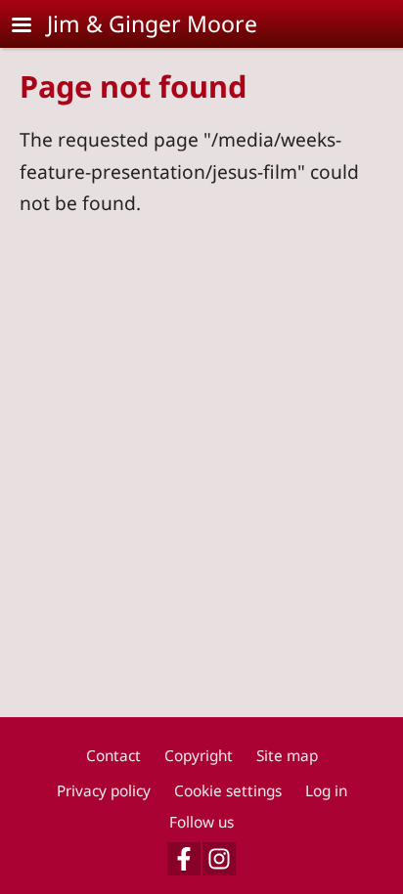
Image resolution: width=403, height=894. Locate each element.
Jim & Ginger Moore (152, 23)
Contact (113, 755)
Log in (326, 791)
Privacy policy (104, 791)
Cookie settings (228, 791)
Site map (287, 755)
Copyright (198, 755)
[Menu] (33, 27)
